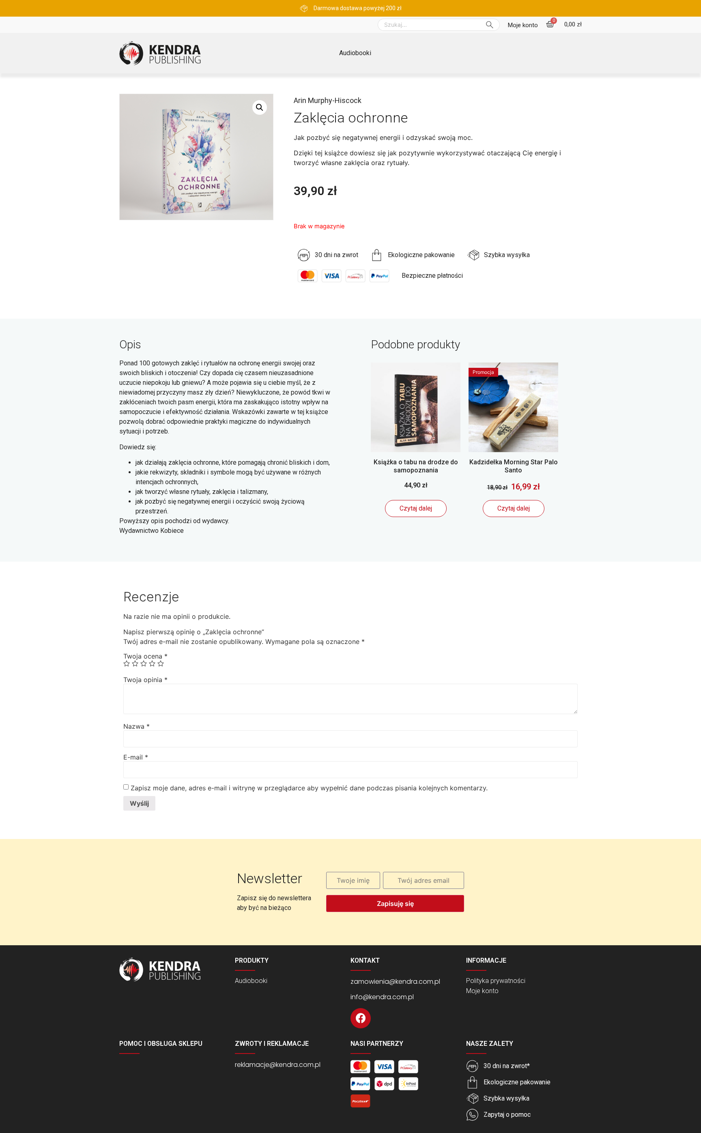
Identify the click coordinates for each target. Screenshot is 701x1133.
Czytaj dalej (416, 508)
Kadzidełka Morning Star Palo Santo (513, 466)
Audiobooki (355, 53)
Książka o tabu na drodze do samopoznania (416, 466)
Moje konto (482, 991)
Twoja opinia (145, 679)
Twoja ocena (145, 656)
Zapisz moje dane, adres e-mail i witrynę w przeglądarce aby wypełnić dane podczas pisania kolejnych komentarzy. (309, 788)
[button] (523, 25)
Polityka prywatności (495, 981)
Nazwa (136, 726)
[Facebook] (360, 1018)
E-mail (135, 757)
